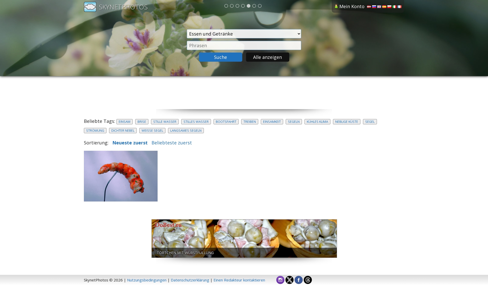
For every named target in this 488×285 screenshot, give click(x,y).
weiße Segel (152, 130)
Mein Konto (351, 6)
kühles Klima (317, 122)
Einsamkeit (272, 122)
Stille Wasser (164, 122)
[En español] (384, 6)
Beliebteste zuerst (171, 143)
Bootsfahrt (226, 122)
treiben (249, 122)
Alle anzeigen (267, 57)
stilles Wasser (196, 122)
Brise (142, 122)
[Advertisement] (244, 97)
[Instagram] (280, 279)
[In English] (379, 6)
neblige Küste (346, 122)
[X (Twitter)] (289, 279)
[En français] (400, 6)
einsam (124, 122)
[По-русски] (374, 6)
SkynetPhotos (123, 7)
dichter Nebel (122, 130)
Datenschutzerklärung (190, 279)
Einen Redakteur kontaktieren (239, 279)
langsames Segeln (186, 130)
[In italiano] (394, 6)
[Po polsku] (389, 6)
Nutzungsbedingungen (146, 279)
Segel (370, 122)
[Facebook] (299, 279)
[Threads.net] (308, 279)
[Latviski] (369, 6)
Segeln (294, 122)
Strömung (95, 130)
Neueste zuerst (130, 143)
